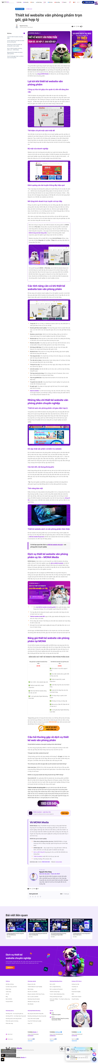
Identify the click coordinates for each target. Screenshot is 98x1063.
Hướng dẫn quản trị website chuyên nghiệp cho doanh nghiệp (81, 934)
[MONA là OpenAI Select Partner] (64, 1048)
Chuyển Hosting (75, 999)
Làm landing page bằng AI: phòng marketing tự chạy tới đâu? (36, 934)
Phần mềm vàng (9, 1023)
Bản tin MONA (9, 999)
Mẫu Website (30, 1004)
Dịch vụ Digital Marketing (55, 986)
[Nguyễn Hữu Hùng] (33, 877)
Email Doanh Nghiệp (76, 991)
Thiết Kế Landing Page (55, 991)
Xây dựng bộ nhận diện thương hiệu (35, 1013)
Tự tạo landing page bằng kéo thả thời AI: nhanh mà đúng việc (16, 934)
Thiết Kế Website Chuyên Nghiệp (35, 986)
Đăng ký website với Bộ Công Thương (36, 994)
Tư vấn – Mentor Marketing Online (57, 994)
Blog (7, 996)
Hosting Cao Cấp (75, 984)
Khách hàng (8, 989)
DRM (73, 994)
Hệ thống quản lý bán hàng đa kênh (13, 1018)
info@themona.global (56, 1014)
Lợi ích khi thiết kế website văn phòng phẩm (15, 37)
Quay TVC (30, 1023)
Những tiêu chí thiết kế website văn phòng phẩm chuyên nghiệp (14, 45)
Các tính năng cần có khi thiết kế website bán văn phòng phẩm (15, 41)
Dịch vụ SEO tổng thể (39, 852)
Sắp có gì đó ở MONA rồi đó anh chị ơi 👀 (11, 1055)
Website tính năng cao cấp (33, 1001)
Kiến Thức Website (20, 8)
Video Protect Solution (76, 996)
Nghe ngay (65, 813)
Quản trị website (34, 390)
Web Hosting (30, 989)
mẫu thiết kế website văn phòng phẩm (46, 607)
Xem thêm (8, 936)
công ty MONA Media (42, 74)
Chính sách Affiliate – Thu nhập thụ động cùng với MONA (60, 999)
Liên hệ (7, 994)
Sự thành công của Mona (11, 986)
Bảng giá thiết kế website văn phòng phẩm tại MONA (14, 53)
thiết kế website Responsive (36, 536)
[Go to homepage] (8, 2)
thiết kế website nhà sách (55, 544)
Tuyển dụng (8, 991)
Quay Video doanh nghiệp (33, 1018)
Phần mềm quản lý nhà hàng (12, 1021)
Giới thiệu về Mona (10, 984)
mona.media (59, 862)
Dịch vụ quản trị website (33, 996)
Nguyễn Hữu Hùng (45, 872)
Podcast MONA (9, 1001)
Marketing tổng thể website (34, 999)
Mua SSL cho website (32, 991)
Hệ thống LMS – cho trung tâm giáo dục (14, 1013)
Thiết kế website (38, 856)
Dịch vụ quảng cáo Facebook (56, 989)
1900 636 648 (46, 862)
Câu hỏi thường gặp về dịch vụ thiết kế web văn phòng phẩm (15, 57)
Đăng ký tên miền (31, 984)
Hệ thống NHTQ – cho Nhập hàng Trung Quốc (16, 1016)
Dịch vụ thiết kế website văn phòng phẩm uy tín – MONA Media (14, 49)
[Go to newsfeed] (3, 1055)
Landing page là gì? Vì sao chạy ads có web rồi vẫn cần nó (59, 934)
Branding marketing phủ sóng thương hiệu (37, 1016)
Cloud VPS (74, 989)
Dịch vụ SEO (52, 984)
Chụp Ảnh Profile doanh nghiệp (34, 1021)
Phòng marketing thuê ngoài (56, 996)
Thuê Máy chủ (75, 986)
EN (79, 2)
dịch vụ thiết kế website (57, 563)
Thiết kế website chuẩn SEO (37, 616)
